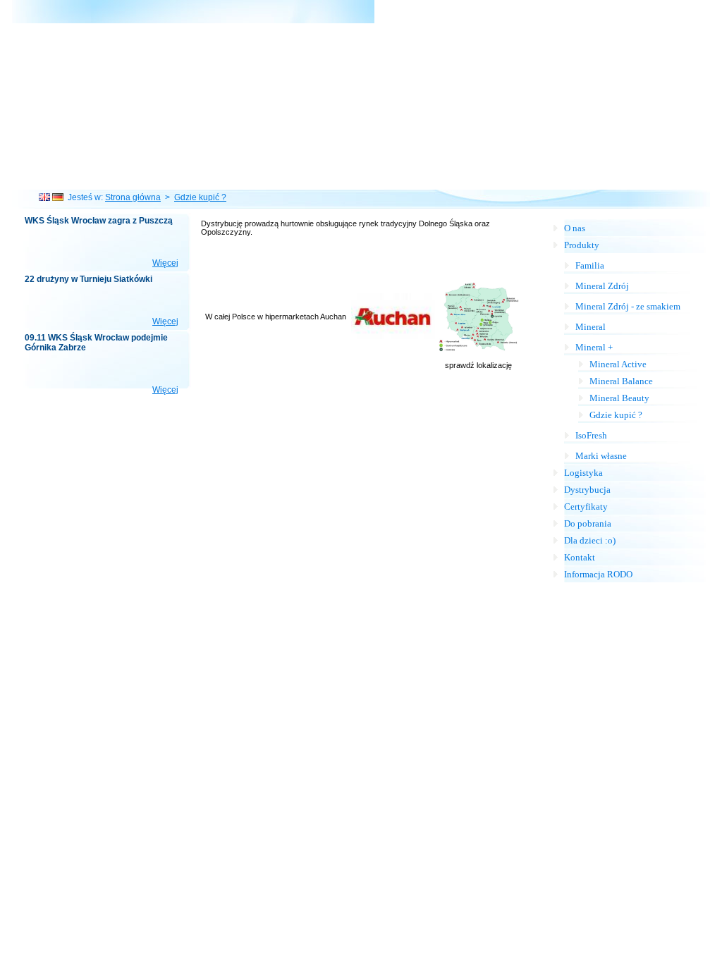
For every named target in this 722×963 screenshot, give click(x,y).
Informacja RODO (598, 574)
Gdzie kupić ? (200, 197)
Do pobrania (587, 523)
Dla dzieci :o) (590, 540)
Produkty (581, 245)
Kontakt (579, 557)
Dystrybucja (587, 489)
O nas (574, 228)
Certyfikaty (586, 506)
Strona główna (133, 197)
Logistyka (583, 472)
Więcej (165, 263)
